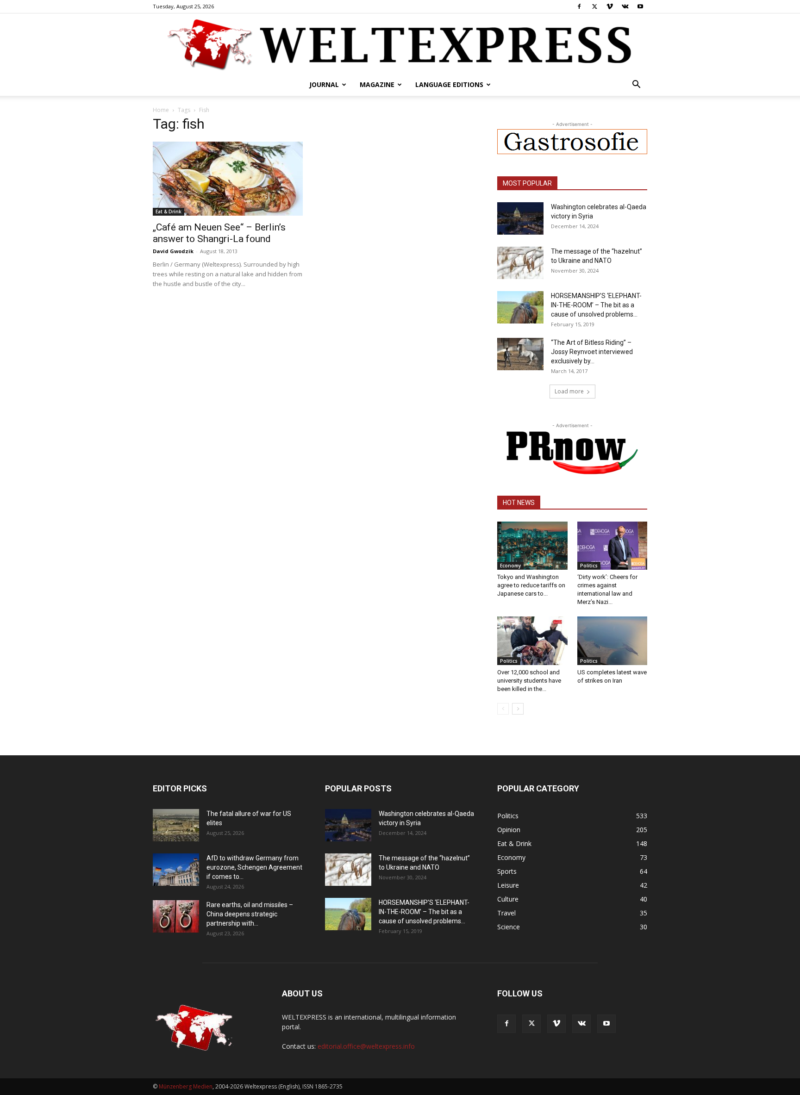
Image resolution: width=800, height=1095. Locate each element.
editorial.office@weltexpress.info (366, 1046)
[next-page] (518, 709)
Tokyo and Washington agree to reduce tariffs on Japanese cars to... (531, 585)
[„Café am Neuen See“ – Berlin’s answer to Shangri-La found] (228, 179)
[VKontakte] (625, 6)
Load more (569, 391)
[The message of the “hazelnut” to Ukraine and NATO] (520, 263)
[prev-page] (503, 709)
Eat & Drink (168, 211)
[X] (594, 6)
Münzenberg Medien (185, 1086)
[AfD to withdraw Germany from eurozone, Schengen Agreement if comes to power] (176, 869)
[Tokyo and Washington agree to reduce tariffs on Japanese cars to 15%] (532, 546)
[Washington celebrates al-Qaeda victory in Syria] (520, 218)
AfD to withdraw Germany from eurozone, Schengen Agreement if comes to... (254, 867)
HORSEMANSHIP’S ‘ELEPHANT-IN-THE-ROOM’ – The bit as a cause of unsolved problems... (596, 305)
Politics (589, 565)
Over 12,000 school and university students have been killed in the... (529, 680)
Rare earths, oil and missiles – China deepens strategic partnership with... (249, 914)
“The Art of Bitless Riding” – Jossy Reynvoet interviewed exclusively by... (592, 352)
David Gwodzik (173, 251)
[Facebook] (579, 6)
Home (161, 110)
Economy (510, 565)
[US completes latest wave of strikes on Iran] (612, 640)
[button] (636, 85)
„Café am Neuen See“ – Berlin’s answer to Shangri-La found (219, 233)
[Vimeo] (610, 6)
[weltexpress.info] (400, 44)
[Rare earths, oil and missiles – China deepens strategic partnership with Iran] (176, 916)
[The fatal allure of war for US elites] (176, 825)
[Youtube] (640, 6)
